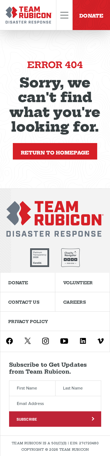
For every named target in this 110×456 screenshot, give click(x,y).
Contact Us (24, 302)
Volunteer (78, 282)
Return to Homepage (55, 152)
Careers (74, 302)
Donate (91, 15)
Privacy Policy (28, 321)
